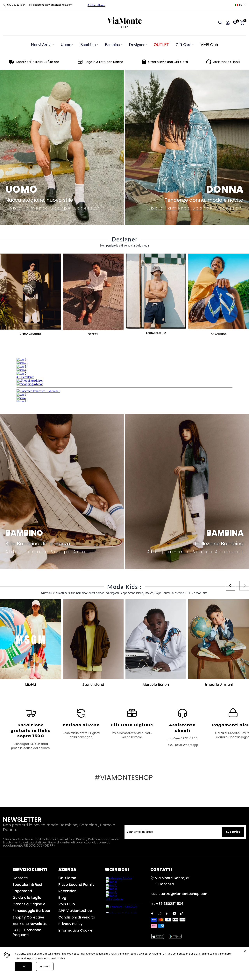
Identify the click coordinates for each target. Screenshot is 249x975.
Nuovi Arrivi (41, 44)
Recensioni (67, 890)
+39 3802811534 (16, 4)
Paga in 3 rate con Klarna (103, 62)
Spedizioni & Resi (27, 884)
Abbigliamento (27, 208)
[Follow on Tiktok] (181, 912)
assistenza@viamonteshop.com (53, 4)
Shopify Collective (28, 917)
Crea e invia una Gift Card (168, 62)
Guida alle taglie (26, 897)
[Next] (244, 585)
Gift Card (183, 44)
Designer (137, 44)
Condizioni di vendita (76, 917)
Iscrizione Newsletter (30, 923)
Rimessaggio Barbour (31, 910)
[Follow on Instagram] (159, 912)
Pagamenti (22, 890)
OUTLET (161, 44)
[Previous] (230, 585)
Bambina (112, 44)
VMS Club (209, 44)
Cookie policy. (57, 958)
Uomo (66, 44)
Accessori (87, 208)
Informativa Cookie (75, 930)
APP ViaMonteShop (75, 910)
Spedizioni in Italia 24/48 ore (37, 62)
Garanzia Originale (28, 904)
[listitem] (30, 729)
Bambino (88, 44)
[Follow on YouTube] (174, 912)
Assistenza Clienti (226, 62)
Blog (62, 897)
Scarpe (61, 208)
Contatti (20, 877)
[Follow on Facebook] (152, 912)
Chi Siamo (67, 877)
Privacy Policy (70, 923)
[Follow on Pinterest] (167, 912)
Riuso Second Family (76, 884)
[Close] (245, 951)
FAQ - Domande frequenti (26, 932)
